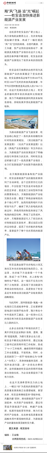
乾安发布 (13, 28)
